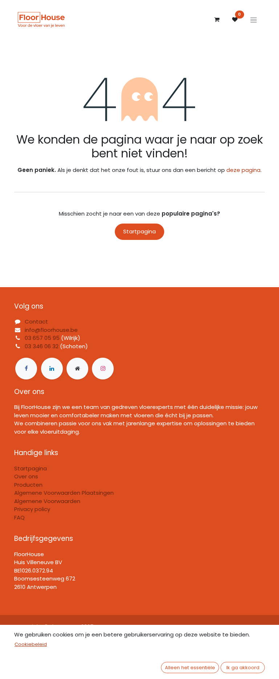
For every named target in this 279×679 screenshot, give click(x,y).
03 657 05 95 (42, 338)
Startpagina (139, 231)
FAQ (19, 517)
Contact (36, 321)
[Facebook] (26, 368)
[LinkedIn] (52, 368)
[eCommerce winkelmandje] (217, 19)
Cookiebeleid (31, 644)
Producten (28, 485)
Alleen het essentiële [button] (190, 667)
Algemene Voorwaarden (47, 501)
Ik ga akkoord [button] (242, 667)
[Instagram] (103, 368)
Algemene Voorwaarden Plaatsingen (64, 493)
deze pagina (243, 170)
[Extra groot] (77, 368)
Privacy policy (32, 509)
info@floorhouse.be (51, 330)
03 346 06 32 (41, 346)
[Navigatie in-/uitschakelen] (254, 20)
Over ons (26, 476)
